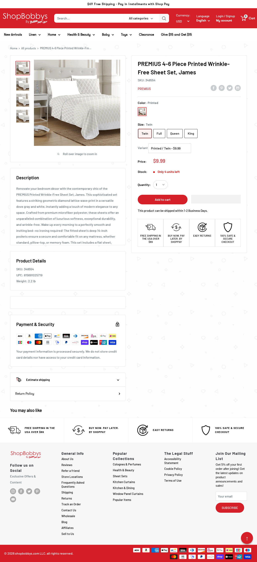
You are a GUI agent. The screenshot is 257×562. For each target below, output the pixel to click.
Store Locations (72, 476)
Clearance (146, 34)
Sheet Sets (120, 476)
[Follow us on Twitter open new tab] (29, 491)
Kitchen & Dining (124, 488)
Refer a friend (70, 470)
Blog (64, 522)
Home (13, 48)
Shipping (67, 492)
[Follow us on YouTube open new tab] (13, 499)
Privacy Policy (173, 474)
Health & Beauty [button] (79, 34)
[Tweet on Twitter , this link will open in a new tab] (230, 88)
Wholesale (68, 516)
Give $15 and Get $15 (176, 34)
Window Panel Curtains (128, 493)
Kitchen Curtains (124, 482)
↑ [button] (247, 538)
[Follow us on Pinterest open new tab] (37, 491)
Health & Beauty (123, 470)
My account (224, 20)
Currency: (183, 15)
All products (28, 48)
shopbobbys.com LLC (30, 553)
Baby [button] (106, 34)
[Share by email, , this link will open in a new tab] (238, 88)
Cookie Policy (173, 468)
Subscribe (230, 508)
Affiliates (67, 528)
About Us (67, 459)
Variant (143, 148)
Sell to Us (67, 534)
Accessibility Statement (172, 461)
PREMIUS (144, 89)
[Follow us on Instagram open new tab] (13, 491)
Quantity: (144, 185)
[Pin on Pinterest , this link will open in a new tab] (222, 88)
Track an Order (71, 504)
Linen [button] (32, 34)
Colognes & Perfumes (127, 464)
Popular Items (122, 499)
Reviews (66, 465)
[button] (248, 18)
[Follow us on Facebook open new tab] (21, 491)
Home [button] (52, 34)
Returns (66, 498)
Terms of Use (173, 480)
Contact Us (68, 510)
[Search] (164, 18)
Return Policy (24, 393)
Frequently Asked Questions (72, 484)
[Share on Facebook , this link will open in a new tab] (214, 88)
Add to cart (162, 199)
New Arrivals (13, 34)
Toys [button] (124, 34)
